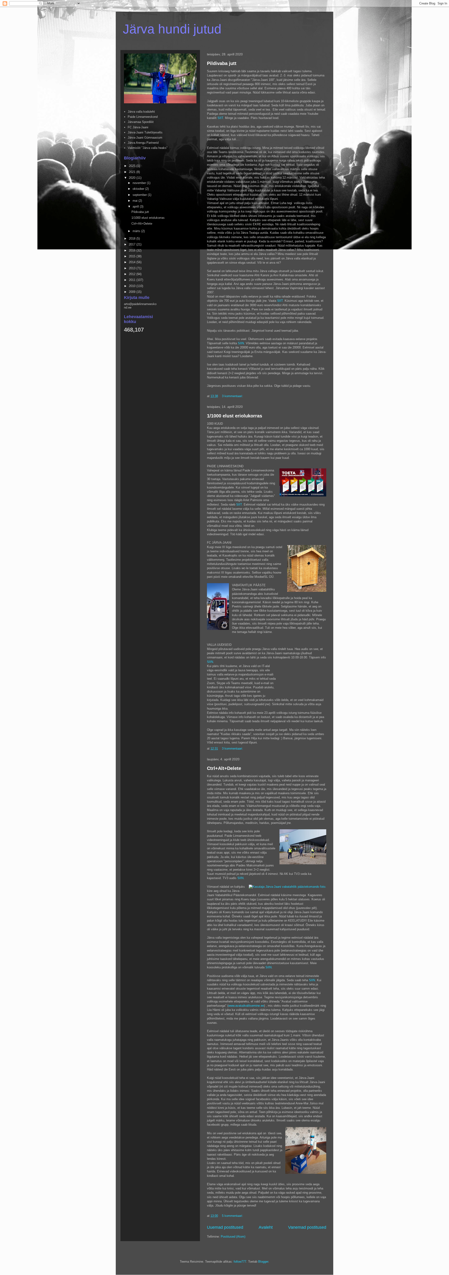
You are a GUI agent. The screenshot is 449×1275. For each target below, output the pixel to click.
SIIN (241, 343)
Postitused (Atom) (233, 1236)
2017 (132, 244)
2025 (132, 166)
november (140, 183)
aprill (136, 206)
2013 (132, 268)
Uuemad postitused (225, 1227)
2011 (132, 280)
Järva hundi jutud (172, 29)
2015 (132, 256)
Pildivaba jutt (221, 63)
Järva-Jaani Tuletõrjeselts (145, 132)
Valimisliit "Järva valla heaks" (148, 148)
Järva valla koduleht (141, 111)
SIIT (220, 118)
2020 (132, 178)
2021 (132, 172)
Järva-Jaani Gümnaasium (145, 137)
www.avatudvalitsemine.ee (246, 1005)
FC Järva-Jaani (138, 127)
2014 (132, 262)
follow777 (240, 1261)
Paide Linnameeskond (143, 117)
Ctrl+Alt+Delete (224, 768)
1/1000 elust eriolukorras (234, 415)
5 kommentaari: (233, 1216)
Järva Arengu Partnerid (143, 142)
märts (137, 231)
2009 (132, 292)
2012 (132, 274)
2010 (132, 286)
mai (135, 200)
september (140, 195)
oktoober (139, 188)
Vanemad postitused (307, 1227)
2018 (132, 238)
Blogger (263, 1261)
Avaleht (266, 1227)
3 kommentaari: (233, 396)
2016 (132, 250)
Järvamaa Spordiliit (141, 122)
